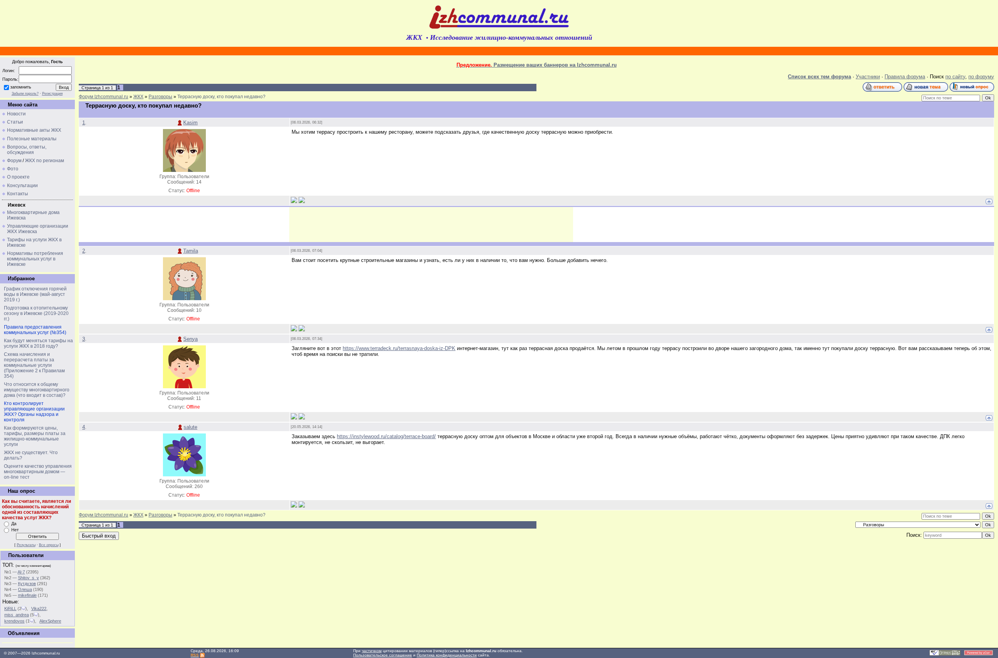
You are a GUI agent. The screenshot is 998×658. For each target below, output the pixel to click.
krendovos (14, 621)
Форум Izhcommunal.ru (103, 96)
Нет (15, 529)
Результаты (26, 545)
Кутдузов (27, 583)
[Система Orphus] (945, 654)
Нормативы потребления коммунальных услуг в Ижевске (35, 259)
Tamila (190, 251)
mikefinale (27, 595)
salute (190, 427)
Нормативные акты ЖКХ (34, 130)
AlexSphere (50, 621)
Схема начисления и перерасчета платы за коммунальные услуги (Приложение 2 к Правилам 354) (34, 365)
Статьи (15, 122)
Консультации (22, 185)
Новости (16, 114)
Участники (868, 77)
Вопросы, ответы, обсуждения (26, 149)
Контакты (17, 193)
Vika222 (38, 608)
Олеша (25, 589)
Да (13, 523)
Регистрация (52, 94)
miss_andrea (16, 614)
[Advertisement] (431, 224)
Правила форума (905, 77)
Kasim (190, 123)
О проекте (18, 177)
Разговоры (160, 96)
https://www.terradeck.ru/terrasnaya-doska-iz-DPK (399, 348)
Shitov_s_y (28, 577)
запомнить (20, 87)
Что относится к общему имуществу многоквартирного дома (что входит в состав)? (36, 390)
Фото (12, 169)
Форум (14, 160)
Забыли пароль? (25, 94)
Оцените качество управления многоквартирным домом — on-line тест (38, 471)
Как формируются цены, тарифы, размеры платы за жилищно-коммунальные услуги (34, 436)
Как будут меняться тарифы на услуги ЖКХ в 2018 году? (38, 343)
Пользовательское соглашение (382, 655)
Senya (190, 339)
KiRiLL (10, 608)
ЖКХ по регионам (44, 160)
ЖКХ (138, 96)
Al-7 (21, 572)
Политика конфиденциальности (447, 655)
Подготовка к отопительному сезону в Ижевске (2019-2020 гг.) (36, 313)
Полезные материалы (32, 139)
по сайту (955, 77)
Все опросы (48, 545)
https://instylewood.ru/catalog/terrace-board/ (386, 436)
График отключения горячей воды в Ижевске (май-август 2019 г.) (35, 294)
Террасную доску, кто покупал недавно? (221, 96)
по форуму (981, 77)
